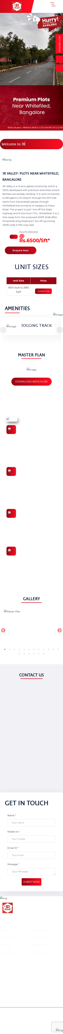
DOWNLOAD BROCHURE (31, 381)
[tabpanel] (31, 630)
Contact (39, 952)
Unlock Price (43, 291)
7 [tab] (34, 649)
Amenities (40, 930)
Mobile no (13, 831)
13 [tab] (19, 653)
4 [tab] (19, 649)
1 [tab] (4, 649)
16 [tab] (34, 653)
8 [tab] (38, 649)
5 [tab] (24, 649)
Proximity (40, 937)
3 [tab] (14, 649)
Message (13, 864)
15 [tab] (29, 653)
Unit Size (8, 952)
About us (8, 937)
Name (11, 815)
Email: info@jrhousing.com (23, 974)
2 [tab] (9, 649)
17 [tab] (38, 653)
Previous (2, 629)
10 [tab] (48, 649)
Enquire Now (21, 250)
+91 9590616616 (15, 968)
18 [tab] (43, 653)
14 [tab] (24, 653)
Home (6, 930)
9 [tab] (43, 649)
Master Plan (41, 945)
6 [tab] (29, 649)
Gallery (7, 945)
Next (58, 629)
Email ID (13, 848)
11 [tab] (53, 649)
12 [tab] (58, 649)
